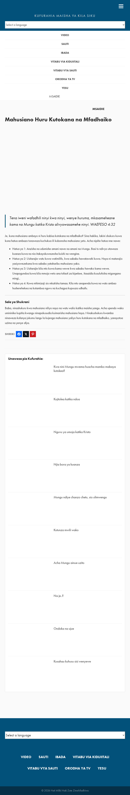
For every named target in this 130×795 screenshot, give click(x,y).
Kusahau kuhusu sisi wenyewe (72, 661)
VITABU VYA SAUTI (65, 70)
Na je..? (58, 596)
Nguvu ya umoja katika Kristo (72, 432)
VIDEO (65, 35)
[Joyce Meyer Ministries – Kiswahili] (21, 6)
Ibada (65, 53)
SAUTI (65, 44)
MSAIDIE (54, 96)
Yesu (65, 88)
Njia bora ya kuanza (67, 464)
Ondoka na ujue (64, 628)
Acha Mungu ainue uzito (69, 563)
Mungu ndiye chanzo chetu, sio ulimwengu (80, 497)
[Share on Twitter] (26, 334)
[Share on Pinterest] (33, 334)
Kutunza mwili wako (66, 530)
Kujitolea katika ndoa (67, 399)
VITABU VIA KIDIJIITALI (65, 61)
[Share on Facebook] (19, 334)
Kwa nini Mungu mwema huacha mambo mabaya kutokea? (85, 369)
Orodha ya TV (65, 79)
